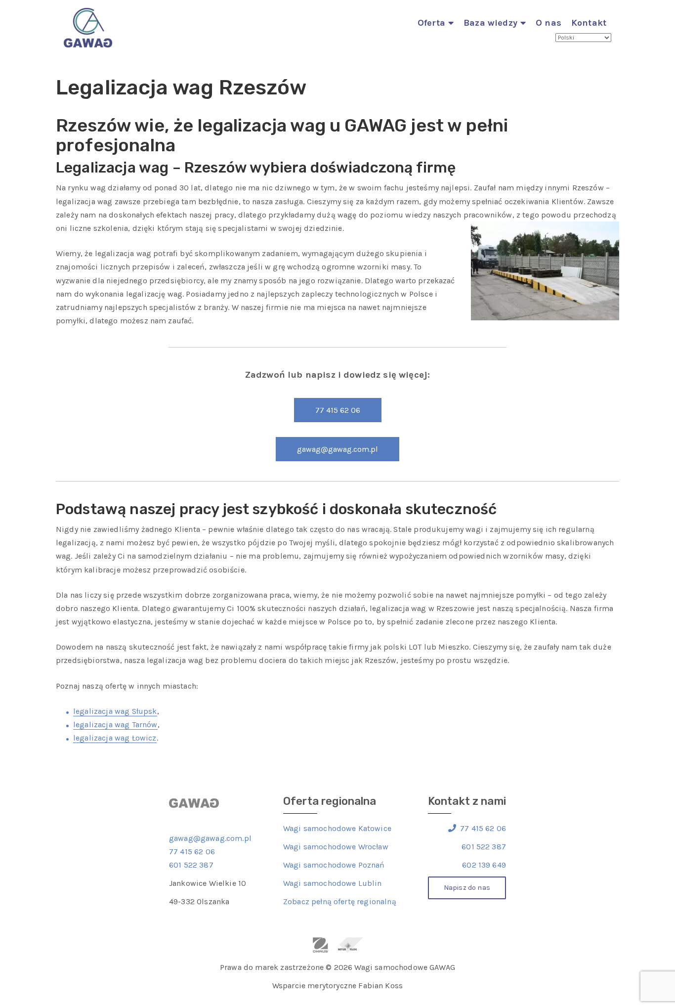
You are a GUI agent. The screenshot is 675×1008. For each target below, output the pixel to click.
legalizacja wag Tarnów (115, 724)
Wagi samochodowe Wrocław (335, 846)
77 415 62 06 (337, 410)
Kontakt (588, 22)
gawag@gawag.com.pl (337, 449)
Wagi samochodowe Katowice (337, 828)
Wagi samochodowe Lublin (332, 883)
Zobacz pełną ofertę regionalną (339, 901)
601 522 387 (191, 865)
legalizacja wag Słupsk (115, 711)
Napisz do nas (467, 887)
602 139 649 (484, 865)
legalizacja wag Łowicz (115, 738)
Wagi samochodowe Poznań (334, 865)
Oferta (431, 22)
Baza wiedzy (490, 22)
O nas (548, 22)
